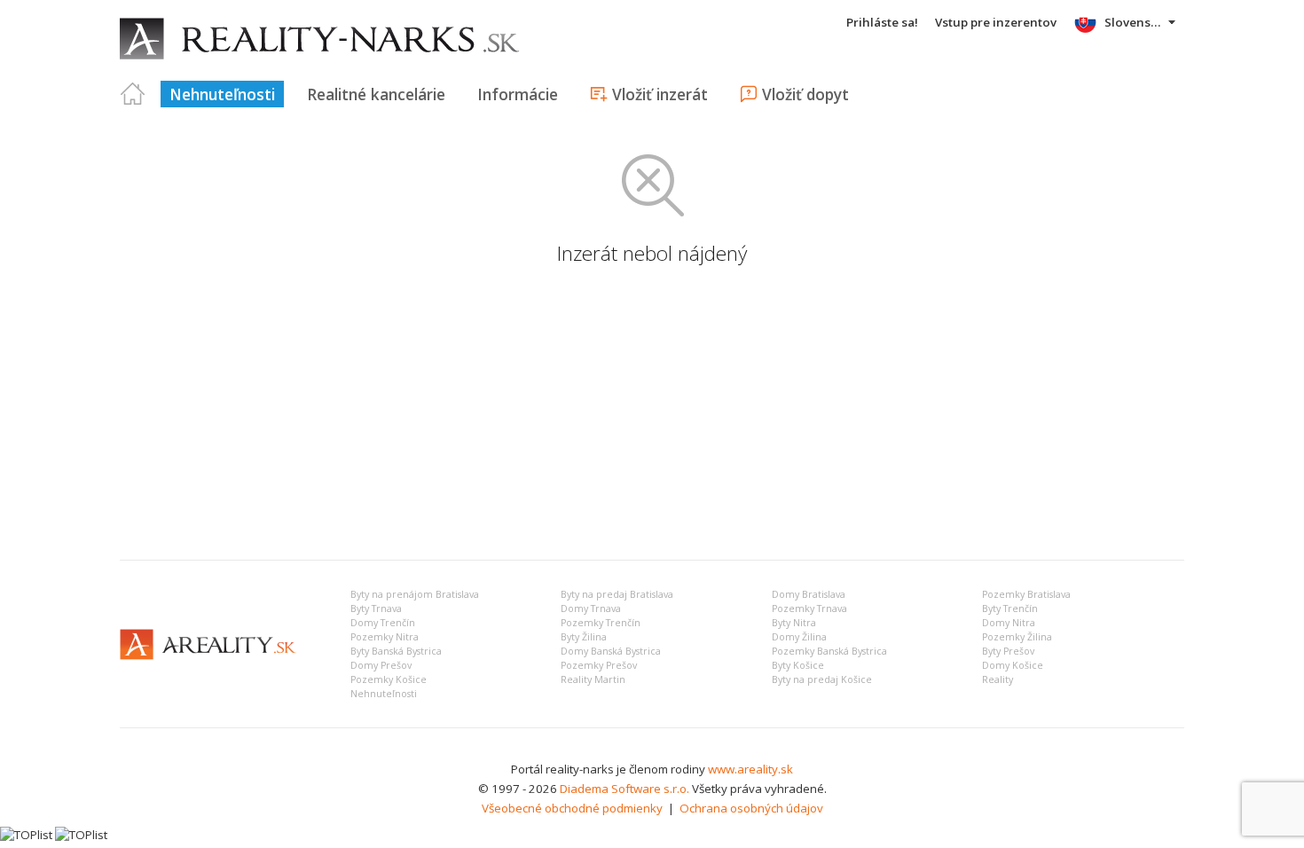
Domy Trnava (591, 608)
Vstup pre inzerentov (996, 22)
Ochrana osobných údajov (751, 808)
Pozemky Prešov (599, 665)
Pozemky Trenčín (600, 622)
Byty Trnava (376, 608)
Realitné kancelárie (376, 94)
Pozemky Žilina (1017, 637)
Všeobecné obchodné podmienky (572, 808)
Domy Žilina (799, 637)
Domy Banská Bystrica (611, 651)
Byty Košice (798, 665)
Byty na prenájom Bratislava (414, 594)
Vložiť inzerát (660, 94)
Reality (997, 679)
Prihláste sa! (882, 22)
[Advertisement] (652, 413)
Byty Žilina (584, 637)
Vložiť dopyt (805, 94)
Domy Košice (1012, 665)
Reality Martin (593, 679)
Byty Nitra (794, 622)
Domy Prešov (381, 665)
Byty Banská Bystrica (396, 651)
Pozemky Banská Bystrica (829, 651)
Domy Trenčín (382, 622)
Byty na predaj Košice (822, 679)
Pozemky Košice (388, 679)
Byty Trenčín (1010, 608)
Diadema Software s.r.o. (624, 789)
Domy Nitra (1008, 622)
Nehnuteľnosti (222, 94)
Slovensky (1134, 22)
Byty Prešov (1008, 651)
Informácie (517, 94)
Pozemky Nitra (384, 637)
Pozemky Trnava (809, 608)
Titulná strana (133, 94)
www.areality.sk (750, 769)
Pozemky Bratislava (1026, 594)
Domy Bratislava (808, 594)
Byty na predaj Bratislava (617, 594)
